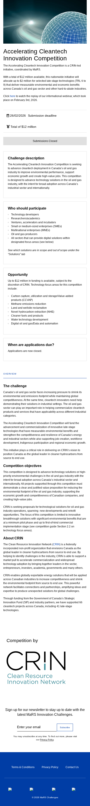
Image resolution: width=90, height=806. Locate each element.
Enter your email (28, 727)
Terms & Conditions (23, 767)
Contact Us (72, 767)
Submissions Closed (45, 141)
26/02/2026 (33, 115)
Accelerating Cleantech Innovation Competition (35, 55)
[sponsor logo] (45, 667)
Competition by (22, 640)
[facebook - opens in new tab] (15, 789)
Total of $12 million (23, 126)
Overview (9, 374)
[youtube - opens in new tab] (78, 789)
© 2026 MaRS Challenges (45, 797)
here (12, 96)
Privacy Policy (47, 739)
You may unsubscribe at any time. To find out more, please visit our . (45, 738)
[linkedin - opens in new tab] (58, 789)
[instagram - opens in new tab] (37, 789)
